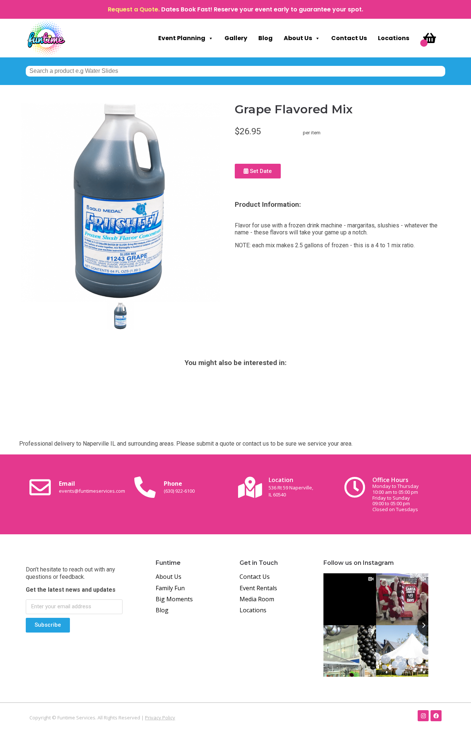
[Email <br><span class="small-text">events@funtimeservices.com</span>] (40, 487)
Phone (179, 486)
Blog (265, 38)
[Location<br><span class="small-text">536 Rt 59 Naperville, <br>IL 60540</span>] (250, 487)
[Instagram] (423, 715)
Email (92, 486)
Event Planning (181, 38)
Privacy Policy (160, 717)
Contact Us (349, 38)
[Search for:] (235, 71)
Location (291, 486)
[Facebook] (436, 715)
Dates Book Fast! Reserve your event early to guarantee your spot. (262, 9)
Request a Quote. (134, 9)
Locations (393, 38)
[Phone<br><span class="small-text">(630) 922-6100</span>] (145, 487)
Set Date (260, 171)
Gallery (235, 38)
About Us (298, 38)
